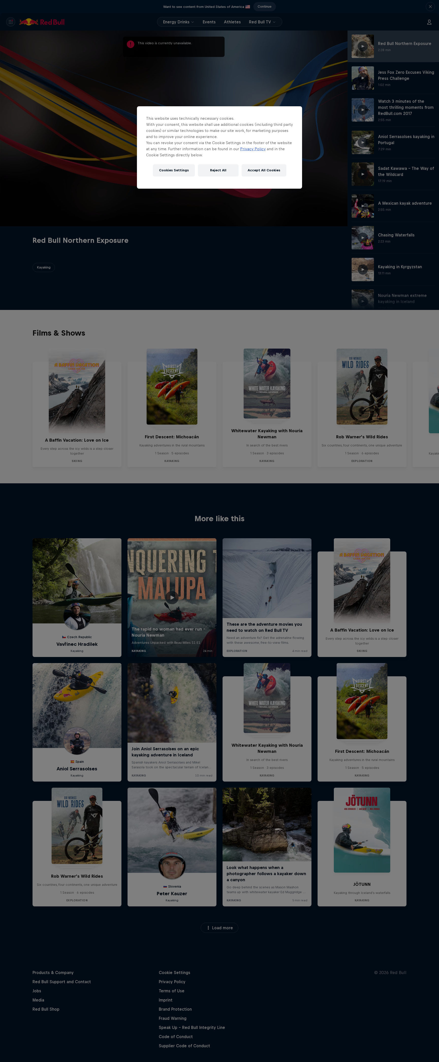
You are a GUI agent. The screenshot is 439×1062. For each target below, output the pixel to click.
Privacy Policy (253, 149)
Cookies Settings (174, 170)
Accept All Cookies (264, 170)
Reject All (218, 170)
